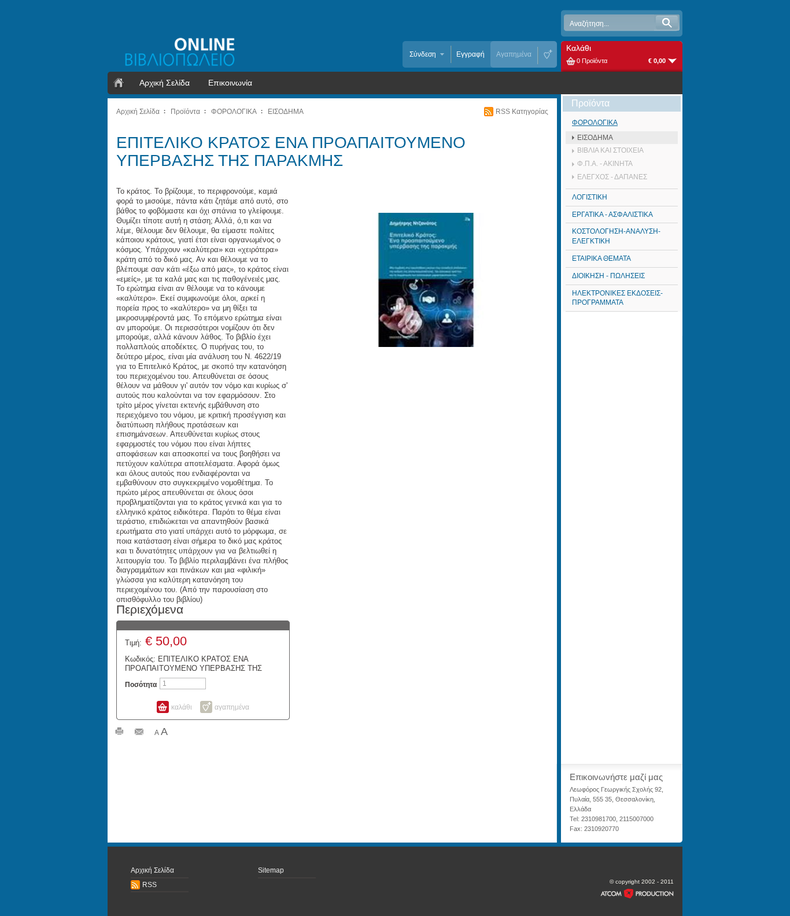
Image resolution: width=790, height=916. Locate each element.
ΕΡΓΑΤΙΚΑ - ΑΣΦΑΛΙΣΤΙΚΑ (612, 214)
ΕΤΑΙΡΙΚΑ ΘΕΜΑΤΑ (601, 258)
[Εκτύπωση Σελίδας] (119, 733)
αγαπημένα (232, 707)
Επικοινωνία (230, 82)
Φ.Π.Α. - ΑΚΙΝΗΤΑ (605, 164)
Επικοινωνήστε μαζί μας (616, 777)
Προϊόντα (185, 112)
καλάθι (181, 707)
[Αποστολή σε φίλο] (139, 733)
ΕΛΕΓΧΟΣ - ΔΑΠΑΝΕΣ (612, 177)
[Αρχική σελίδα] (119, 83)
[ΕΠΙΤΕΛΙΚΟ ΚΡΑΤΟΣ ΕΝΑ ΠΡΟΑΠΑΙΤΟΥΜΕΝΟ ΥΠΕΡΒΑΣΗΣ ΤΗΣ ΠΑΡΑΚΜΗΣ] (426, 279)
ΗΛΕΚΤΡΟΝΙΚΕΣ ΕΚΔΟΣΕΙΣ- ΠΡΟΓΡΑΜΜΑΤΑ (617, 298)
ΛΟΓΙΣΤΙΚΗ (589, 197)
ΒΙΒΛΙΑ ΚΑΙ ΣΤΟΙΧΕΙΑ (610, 150)
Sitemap (271, 870)
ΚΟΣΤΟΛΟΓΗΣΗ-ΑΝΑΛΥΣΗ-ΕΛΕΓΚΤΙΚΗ (616, 236)
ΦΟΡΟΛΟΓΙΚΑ (234, 112)
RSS (149, 885)
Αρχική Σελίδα (164, 82)
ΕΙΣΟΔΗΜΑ (286, 112)
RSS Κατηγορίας (522, 112)
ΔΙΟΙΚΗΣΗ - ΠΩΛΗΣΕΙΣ (608, 276)
